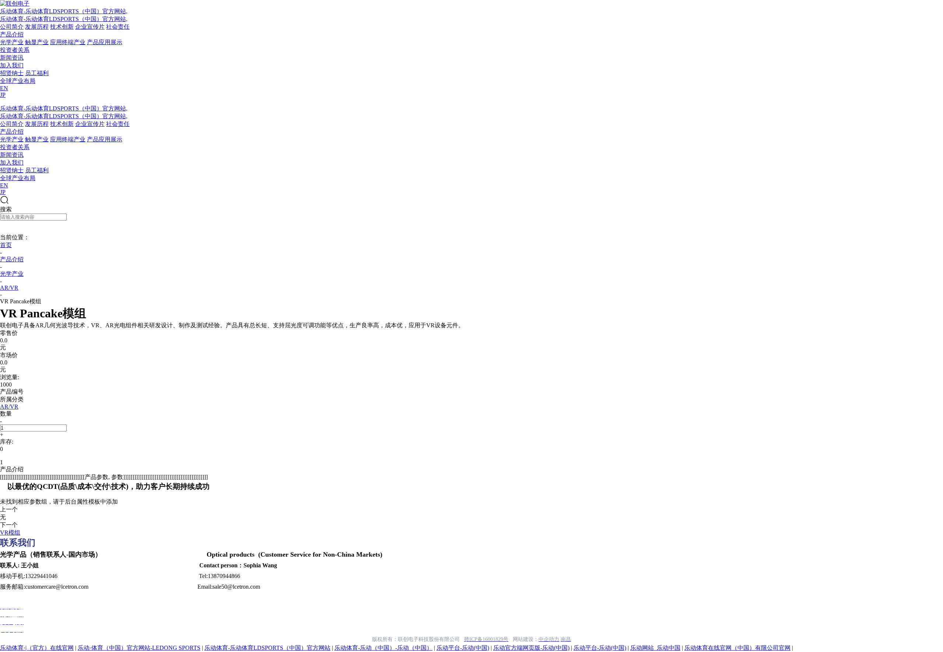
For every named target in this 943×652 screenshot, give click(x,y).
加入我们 (12, 65)
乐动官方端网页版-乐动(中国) (531, 648)
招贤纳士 (12, 73)
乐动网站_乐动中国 (655, 648)
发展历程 (37, 27)
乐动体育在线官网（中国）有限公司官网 (737, 648)
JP (3, 95)
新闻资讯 (12, 57)
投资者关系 (14, 50)
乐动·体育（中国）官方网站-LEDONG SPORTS (139, 648)
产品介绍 (12, 34)
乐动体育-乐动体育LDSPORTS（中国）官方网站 (267, 648)
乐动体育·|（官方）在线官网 (37, 648)
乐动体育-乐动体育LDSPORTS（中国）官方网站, (63, 11)
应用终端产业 (67, 42)
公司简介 (12, 27)
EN (4, 88)
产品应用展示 (104, 42)
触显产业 (37, 42)
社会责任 (118, 27)
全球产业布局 (17, 81)
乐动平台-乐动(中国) (463, 648)
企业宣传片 (90, 27)
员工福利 (37, 73)
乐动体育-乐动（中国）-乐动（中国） (383, 648)
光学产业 (12, 42)
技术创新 (62, 27)
